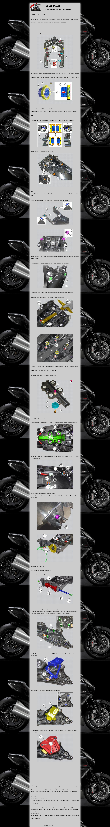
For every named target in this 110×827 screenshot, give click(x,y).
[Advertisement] (55, 28)
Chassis (41, 22)
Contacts (43, 14)
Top (38, 14)
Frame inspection (46, 22)
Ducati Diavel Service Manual (35, 22)
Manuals (33, 14)
